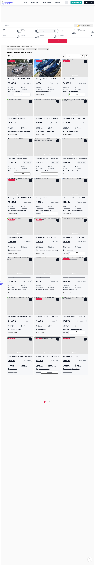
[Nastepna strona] (86, 401)
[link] (27, 83)
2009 (31, 46)
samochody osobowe (17, 46)
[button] (10, 31)
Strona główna (9, 46)
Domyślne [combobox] (69, 56)
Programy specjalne (84, 25)
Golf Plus (28, 46)
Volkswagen (23, 46)
